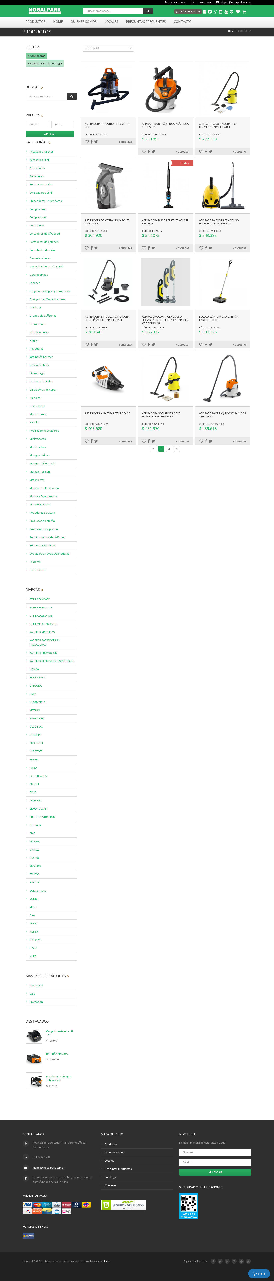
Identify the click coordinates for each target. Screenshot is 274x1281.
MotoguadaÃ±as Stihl (43, 463)
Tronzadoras (38, 570)
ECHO (33, 792)
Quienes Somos (84, 21)
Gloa (33, 915)
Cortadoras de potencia (44, 242)
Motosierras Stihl (40, 471)
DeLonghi (35, 940)
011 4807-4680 (177, 2)
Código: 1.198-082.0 (210, 230)
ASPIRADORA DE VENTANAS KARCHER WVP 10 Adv (107, 221)
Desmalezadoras (40, 258)
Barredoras (37, 176)
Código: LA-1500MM (96, 134)
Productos (35, 21)
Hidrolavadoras (39, 332)
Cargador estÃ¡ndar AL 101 (59, 1033)
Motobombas (38, 447)
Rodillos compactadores (44, 430)
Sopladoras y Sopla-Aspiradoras (49, 553)
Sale (32, 993)
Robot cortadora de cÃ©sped (47, 537)
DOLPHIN (35, 735)
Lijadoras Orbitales (41, 381)
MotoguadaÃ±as (40, 455)
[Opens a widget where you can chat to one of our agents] (259, 1274)
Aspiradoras (37, 56)
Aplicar (50, 134)
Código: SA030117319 (97, 423)
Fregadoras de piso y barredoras (50, 291)
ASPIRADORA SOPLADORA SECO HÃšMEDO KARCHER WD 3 (161, 414)
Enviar (216, 1172)
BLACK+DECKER (39, 808)
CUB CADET (36, 743)
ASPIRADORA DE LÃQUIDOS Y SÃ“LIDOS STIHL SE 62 (222, 414)
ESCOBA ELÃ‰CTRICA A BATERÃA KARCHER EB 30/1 (218, 318)
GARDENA (36, 685)
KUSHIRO (35, 866)
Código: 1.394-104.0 (153, 327)
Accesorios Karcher (41, 151)
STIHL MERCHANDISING (43, 624)
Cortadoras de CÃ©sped (45, 233)
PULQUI (34, 784)
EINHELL (34, 849)
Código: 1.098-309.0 (210, 134)
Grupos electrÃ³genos (43, 315)
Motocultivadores (40, 504)
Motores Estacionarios (43, 496)
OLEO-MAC (36, 726)
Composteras (38, 209)
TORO (33, 767)
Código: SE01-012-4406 (154, 134)
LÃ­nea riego (37, 373)
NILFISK (34, 931)
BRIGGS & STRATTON (42, 817)
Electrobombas (39, 274)
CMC (32, 833)
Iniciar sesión (186, 11)
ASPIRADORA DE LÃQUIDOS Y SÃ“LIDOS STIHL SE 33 (165, 125)
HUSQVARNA (37, 702)
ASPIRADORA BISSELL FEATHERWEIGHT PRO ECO (165, 221)
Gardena (35, 307)
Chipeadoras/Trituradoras (46, 201)
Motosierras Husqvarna (44, 488)
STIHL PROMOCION (41, 607)
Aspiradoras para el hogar (45, 63)
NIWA (33, 694)
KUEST (34, 923)
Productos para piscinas (44, 529)
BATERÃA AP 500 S (57, 1054)
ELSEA (33, 948)
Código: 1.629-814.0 (153, 423)
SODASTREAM (38, 890)
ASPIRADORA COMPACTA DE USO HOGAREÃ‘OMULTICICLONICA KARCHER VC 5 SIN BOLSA (165, 320)
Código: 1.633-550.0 (96, 230)
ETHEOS (34, 874)
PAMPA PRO (37, 718)
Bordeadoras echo (41, 184)
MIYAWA (35, 841)
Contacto (183, 21)
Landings (110, 1177)
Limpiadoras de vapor (43, 389)
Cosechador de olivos (43, 250)
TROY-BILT (36, 800)
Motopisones (38, 414)
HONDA (34, 669)
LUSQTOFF (36, 751)
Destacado (36, 985)
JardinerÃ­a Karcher (41, 357)
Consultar (125, 142)
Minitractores (38, 439)
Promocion (36, 1002)
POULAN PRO (38, 677)
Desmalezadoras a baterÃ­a (46, 266)
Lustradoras (37, 406)
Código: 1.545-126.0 (210, 327)
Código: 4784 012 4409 (211, 423)
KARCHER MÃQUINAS (42, 632)
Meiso (33, 907)
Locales (111, 21)
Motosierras (37, 480)
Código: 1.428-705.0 (96, 327)
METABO (35, 710)
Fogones (35, 283)
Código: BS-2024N (152, 230)
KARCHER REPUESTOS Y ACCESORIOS (52, 661)
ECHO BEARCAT (39, 776)
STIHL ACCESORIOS (41, 615)
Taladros (35, 562)
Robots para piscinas (42, 545)
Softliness (105, 1260)
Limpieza (35, 398)
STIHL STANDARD (40, 599)
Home (58, 21)
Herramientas (38, 324)
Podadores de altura (42, 512)
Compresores (38, 217)
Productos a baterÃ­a (42, 521)
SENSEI (34, 759)
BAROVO (35, 882)
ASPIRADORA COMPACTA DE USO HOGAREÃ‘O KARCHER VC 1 (219, 221)
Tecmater (35, 825)
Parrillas (35, 422)
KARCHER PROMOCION (43, 653)
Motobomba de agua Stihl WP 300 (59, 1078)
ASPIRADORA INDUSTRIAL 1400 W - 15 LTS (107, 125)
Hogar (33, 340)
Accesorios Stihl (39, 160)
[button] (108, 48)
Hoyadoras (36, 348)
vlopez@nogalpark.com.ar (235, 2)
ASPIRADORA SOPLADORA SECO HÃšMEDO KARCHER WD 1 (218, 125)
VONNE (34, 899)
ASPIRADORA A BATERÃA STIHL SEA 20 (107, 413)
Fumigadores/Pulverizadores (47, 299)
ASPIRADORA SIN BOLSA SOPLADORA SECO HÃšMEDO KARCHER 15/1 (107, 318)
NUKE (33, 956)
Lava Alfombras (39, 365)
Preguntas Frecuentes (146, 21)
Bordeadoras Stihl (41, 192)
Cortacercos (37, 225)
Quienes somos (114, 1152)
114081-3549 (203, 2)
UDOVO (34, 858)
